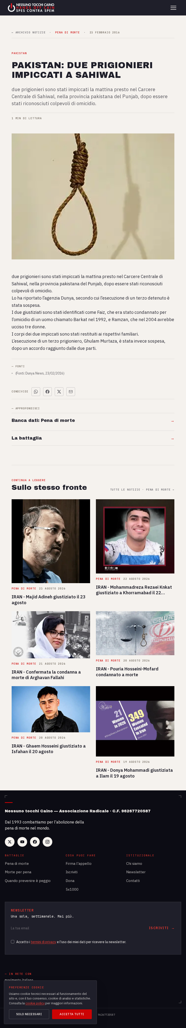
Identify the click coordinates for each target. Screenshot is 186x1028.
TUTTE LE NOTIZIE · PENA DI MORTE (142, 489)
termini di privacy (43, 942)
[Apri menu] (173, 8)
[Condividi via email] (70, 391)
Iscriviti (72, 872)
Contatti (133, 880)
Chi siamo (134, 863)
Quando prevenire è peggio (28, 880)
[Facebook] (35, 842)
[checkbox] (12, 941)
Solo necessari (29, 1014)
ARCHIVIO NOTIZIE (29, 32)
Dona (70, 880)
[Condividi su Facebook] (47, 391)
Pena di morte (17, 863)
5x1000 (72, 889)
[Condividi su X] (59, 391)
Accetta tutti (72, 1014)
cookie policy (35, 1003)
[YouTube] (22, 842)
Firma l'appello (79, 863)
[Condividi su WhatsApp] (35, 391)
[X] (10, 842)
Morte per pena (18, 872)
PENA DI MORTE (67, 32)
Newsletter (136, 872)
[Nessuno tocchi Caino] (31, 8)
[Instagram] (47, 842)
